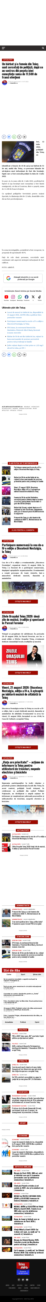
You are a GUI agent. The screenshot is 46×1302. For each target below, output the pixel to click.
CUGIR (38, 1285)
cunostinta (7, 408)
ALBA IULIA (19, 1285)
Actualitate (9, 1022)
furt (35, 408)
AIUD (13, 1285)
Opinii (37, 1022)
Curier (9, 974)
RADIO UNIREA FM (34, 1288)
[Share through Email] (24, 137)
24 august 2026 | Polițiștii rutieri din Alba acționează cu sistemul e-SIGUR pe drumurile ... (23, 1009)
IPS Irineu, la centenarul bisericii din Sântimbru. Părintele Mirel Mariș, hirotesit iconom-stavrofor (23, 330)
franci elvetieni (26, 408)
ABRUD (7, 1285)
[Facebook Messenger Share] (9, 137)
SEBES (19, 1288)
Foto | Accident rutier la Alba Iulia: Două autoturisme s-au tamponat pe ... (23, 1001)
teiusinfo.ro (14, 83)
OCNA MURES (12, 1288)
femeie (15, 408)
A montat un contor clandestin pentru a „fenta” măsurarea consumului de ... (21, 994)
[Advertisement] (23, 22)
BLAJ (26, 1285)
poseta (13, 410)
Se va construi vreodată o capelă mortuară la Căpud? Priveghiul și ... (20, 980)
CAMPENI (32, 1285)
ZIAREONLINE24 (24, 1291)
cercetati (35, 407)
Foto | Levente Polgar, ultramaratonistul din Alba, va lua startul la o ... (23, 1016)
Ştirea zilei (37, 974)
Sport (23, 974)
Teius (20, 410)
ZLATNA (26, 1288)
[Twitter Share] (19, 137)
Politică (23, 1022)
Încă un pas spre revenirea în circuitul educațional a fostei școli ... (22, 987)
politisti (6, 410)
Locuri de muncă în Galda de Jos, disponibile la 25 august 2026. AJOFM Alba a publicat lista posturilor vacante (25, 315)
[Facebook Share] (4, 137)
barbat (27, 407)
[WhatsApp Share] (14, 137)
